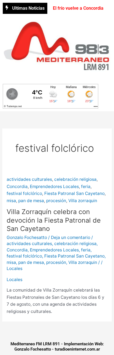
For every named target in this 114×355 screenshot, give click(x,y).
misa (11, 200)
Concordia (17, 186)
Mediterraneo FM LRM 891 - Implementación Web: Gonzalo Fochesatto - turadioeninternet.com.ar (57, 346)
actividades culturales (29, 179)
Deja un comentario (70, 237)
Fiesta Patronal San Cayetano (74, 193)
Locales (14, 268)
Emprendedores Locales (54, 186)
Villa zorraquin (82, 200)
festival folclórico (24, 193)
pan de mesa (31, 200)
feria (85, 186)
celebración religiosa (75, 179)
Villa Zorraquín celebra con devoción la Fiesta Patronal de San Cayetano (54, 220)
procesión (56, 200)
